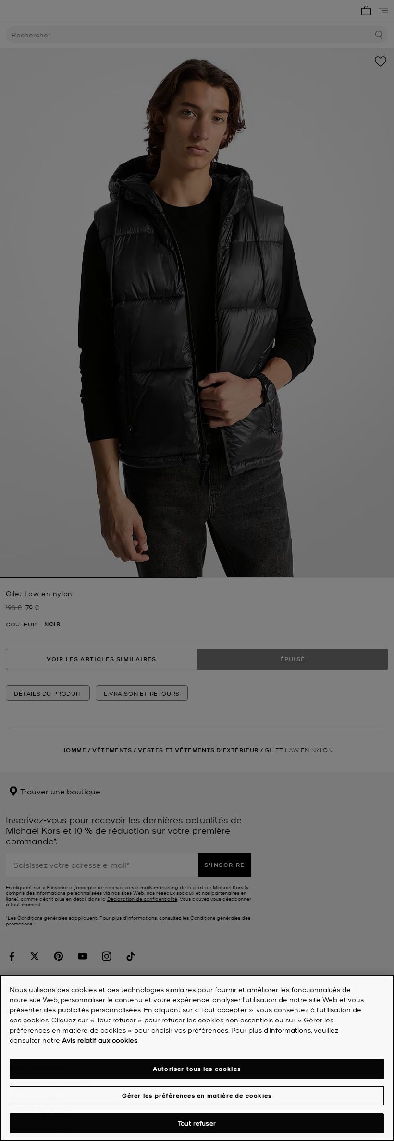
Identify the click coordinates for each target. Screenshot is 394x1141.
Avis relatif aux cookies (99, 1039)
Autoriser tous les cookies (197, 1069)
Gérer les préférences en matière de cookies (197, 1096)
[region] (197, 1058)
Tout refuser (197, 1123)
